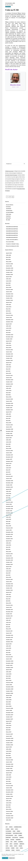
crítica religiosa (9, 835)
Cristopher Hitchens (17, 833)
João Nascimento (9, 210)
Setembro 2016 (9, 487)
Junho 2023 (8, 328)
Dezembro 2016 (9, 480)
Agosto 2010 (8, 643)
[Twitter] (10, 197)
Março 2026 (8, 261)
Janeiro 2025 (9, 291)
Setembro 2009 (9, 667)
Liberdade (22, 843)
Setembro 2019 (9, 409)
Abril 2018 (8, 446)
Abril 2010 (8, 652)
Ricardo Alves (15, 85)
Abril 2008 (8, 704)
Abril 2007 (8, 729)
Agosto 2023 (9, 323)
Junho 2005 (8, 777)
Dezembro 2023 (9, 319)
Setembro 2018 (9, 435)
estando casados (9, 62)
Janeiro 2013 (9, 581)
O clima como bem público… (12, 239)
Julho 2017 (8, 465)
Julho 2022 (8, 343)
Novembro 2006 (9, 740)
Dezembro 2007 (9, 712)
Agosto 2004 (9, 798)
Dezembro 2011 (9, 609)
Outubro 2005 (9, 768)
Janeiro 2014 (9, 555)
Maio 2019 (8, 418)
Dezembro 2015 (9, 506)
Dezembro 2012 (9, 583)
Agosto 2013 (8, 566)
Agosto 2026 (9, 253)
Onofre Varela (8, 214)
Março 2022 (8, 347)
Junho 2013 (8, 570)
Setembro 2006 (9, 744)
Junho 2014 (8, 545)
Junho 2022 (8, 345)
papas (21, 848)
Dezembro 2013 (9, 558)
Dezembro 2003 (9, 815)
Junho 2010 (8, 648)
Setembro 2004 (9, 796)
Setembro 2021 (9, 360)
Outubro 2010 (9, 639)
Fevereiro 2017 (9, 476)
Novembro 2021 (9, 356)
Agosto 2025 (9, 276)
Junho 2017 (8, 467)
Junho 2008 (8, 699)
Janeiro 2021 (9, 377)
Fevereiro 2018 (9, 450)
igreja (15, 841)
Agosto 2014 (8, 540)
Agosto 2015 (8, 515)
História (12, 839)
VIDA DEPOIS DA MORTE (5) (12, 228)
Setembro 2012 (9, 590)
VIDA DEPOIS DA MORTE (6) (12, 226)
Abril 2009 (8, 678)
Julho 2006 (8, 749)
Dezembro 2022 (9, 334)
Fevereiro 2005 (9, 785)
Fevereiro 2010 (9, 656)
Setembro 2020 (9, 384)
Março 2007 (8, 731)
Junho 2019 (8, 416)
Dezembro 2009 (9, 661)
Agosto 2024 (9, 302)
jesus (11, 843)
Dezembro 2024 (9, 293)
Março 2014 (8, 551)
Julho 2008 (8, 697)
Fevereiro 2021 (9, 375)
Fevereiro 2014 (9, 553)
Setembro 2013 (9, 564)
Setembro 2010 (9, 641)
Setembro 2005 (9, 770)
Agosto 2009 (9, 669)
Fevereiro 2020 (9, 399)
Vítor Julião (8, 219)
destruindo (19, 32)
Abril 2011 (8, 626)
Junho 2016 (8, 493)
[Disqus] (15, 109)
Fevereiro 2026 (9, 263)
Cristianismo (8, 833)
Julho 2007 (8, 723)
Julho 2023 (8, 326)
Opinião (12, 848)
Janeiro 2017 (9, 478)
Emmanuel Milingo (16, 13)
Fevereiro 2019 (9, 424)
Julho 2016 (8, 491)
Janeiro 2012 (9, 607)
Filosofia (21, 837)
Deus (16, 835)
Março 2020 (8, 396)
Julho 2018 (8, 439)
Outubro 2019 (9, 407)
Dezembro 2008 (9, 686)
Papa (17, 848)
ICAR (11, 841)
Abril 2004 (8, 807)
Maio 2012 (8, 598)
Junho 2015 (8, 519)
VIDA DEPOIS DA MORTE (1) (12, 237)
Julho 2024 (8, 304)
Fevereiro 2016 (9, 502)
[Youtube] (13, 197)
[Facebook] (7, 197)
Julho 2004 (8, 800)
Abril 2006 (8, 755)
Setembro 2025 (9, 274)
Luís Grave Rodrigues (10, 212)
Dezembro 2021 (9, 353)
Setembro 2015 (9, 512)
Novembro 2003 (9, 817)
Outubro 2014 (9, 536)
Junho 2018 (8, 442)
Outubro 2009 (9, 665)
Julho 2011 (8, 620)
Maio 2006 (8, 753)
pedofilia (8, 850)
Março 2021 (8, 373)
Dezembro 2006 (9, 738)
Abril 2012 (8, 600)
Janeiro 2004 (9, 813)
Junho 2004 (8, 802)
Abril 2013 (8, 575)
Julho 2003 (8, 819)
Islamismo (20, 841)
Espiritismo (8, 837)
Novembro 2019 (9, 405)
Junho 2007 (8, 725)
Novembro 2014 (9, 534)
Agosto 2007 (9, 721)
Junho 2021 (8, 366)
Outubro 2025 (9, 272)
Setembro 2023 (9, 321)
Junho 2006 (8, 751)
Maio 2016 (8, 495)
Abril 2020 (8, 394)
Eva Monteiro (8, 206)
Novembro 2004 (9, 792)
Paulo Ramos (8, 216)
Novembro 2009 (9, 663)
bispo (12, 829)
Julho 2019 (8, 414)
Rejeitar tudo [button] (11, 858)
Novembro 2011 (9, 611)
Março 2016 (8, 500)
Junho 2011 (8, 622)
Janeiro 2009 (9, 684)
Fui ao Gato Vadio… (10, 241)
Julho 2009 (8, 671)
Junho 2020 (8, 390)
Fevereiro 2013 (9, 579)
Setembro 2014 (9, 538)
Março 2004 (8, 809)
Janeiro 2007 (9, 736)
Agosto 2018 (8, 437)
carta (16, 829)
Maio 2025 (8, 283)
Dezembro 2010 (9, 635)
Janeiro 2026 (9, 265)
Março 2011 (8, 628)
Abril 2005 (8, 781)
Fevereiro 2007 (9, 734)
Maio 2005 (8, 779)
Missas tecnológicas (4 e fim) (12, 246)
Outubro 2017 (9, 459)
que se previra (21, 54)
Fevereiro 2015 (9, 527)
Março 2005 (8, 783)
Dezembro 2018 (9, 429)
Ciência (18, 831)
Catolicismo (8, 831)
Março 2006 (8, 757)
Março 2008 (8, 706)
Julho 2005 (8, 774)
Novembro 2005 (9, 766)
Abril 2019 (8, 420)
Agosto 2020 (9, 386)
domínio (20, 835)
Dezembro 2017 (9, 454)
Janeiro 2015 (9, 530)
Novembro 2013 (9, 560)
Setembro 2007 (9, 719)
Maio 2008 (8, 701)
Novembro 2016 (9, 482)
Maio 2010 (8, 650)
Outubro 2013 (9, 562)
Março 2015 (8, 525)
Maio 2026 (8, 257)
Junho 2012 (8, 596)
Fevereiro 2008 (9, 708)
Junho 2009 (8, 673)
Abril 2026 (8, 259)
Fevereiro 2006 (9, 759)
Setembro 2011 (9, 615)
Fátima (7, 839)
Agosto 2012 (8, 592)
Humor (7, 841)
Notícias (7, 848)
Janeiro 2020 (9, 401)
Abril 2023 (8, 332)
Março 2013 (8, 577)
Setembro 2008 (9, 693)
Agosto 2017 (8, 463)
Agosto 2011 (8, 618)
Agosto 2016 (8, 489)
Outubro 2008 (9, 691)
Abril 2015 (8, 523)
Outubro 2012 (9, 588)
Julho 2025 (8, 278)
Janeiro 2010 (9, 658)
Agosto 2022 (9, 341)
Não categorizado (8, 6)
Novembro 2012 (9, 585)
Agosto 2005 (9, 772)
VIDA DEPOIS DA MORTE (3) (12, 233)
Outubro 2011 (9, 613)
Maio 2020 (8, 392)
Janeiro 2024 (9, 317)
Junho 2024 (8, 306)
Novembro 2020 (9, 379)
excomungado (21, 17)
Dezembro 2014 (9, 532)
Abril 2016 (8, 497)
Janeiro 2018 (9, 452)
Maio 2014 (8, 547)
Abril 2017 (8, 472)
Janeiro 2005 (9, 787)
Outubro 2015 (9, 510)
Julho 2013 (8, 568)
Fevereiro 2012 (9, 605)
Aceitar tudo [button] (5, 858)
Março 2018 (8, 448)
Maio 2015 (8, 521)
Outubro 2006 (9, 742)
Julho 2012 (8, 594)
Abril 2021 (8, 371)
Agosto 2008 (9, 695)
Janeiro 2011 (8, 633)
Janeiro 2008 (9, 710)
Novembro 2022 (9, 336)
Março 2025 (8, 287)
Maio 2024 (8, 308)
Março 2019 (8, 422)
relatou (14, 35)
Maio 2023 (8, 330)
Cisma (14, 831)
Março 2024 (8, 313)
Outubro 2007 (9, 716)
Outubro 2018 (9, 433)
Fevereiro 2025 (9, 289)
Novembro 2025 (9, 270)
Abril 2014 (8, 549)
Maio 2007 (8, 727)
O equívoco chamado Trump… (12, 243)
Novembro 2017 (9, 457)
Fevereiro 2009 (9, 682)
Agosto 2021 (8, 362)
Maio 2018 (8, 444)
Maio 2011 (8, 624)
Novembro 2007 (9, 714)
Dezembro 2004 (9, 789)
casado (12, 14)
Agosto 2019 (8, 411)
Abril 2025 (8, 285)
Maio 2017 (8, 469)
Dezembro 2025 (9, 268)
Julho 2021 (8, 364)
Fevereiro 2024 (9, 315)
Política (18, 850)
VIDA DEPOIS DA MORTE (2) (12, 235)
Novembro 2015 (9, 508)
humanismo (18, 839)
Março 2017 (8, 474)
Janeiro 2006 (9, 762)
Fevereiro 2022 (9, 349)
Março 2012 (8, 603)
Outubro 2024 (9, 298)
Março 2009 (8, 680)
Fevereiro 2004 (9, 811)
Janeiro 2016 (9, 504)
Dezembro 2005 (9, 764)
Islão (7, 843)
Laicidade (16, 843)
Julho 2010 (8, 646)
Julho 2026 (8, 255)
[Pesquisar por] (24, 164)
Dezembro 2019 (9, 403)
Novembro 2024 (9, 296)
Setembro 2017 (9, 461)
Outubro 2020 (9, 381)
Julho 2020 (8, 388)
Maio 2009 (8, 676)
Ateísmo (7, 829)
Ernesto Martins (9, 204)
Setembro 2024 (9, 300)
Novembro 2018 (9, 431)
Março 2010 (8, 654)
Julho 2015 (8, 517)
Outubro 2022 (9, 338)
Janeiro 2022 (9, 351)
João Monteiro (8, 208)
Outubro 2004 (9, 794)
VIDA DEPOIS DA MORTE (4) (12, 231)
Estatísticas (15, 837)
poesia (13, 850)
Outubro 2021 (9, 358)
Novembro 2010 (9, 637)
